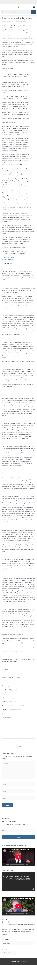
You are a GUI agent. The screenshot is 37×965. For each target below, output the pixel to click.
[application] (18, 857)
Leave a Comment (6, 21)
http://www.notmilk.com (8, 259)
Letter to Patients (15, 2)
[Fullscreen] (33, 864)
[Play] (4, 864)
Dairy (13, 21)
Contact (29, 2)
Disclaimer (23, 2)
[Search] (33, 12)
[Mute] (30, 864)
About (7, 2)
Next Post (18, 746)
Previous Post (18, 742)
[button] (34, 7)
